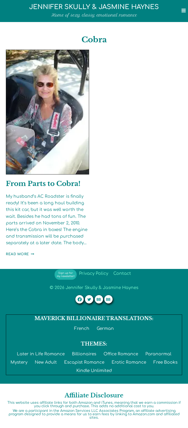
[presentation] (47, 112)
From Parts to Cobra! (43, 183)
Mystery (19, 362)
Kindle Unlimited (94, 370)
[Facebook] (79, 299)
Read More (20, 254)
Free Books (165, 362)
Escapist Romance (84, 362)
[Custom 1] (99, 299)
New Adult (46, 362)
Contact (122, 273)
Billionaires (84, 354)
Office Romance (121, 354)
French (81, 328)
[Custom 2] (108, 299)
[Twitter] (89, 299)
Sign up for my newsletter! (66, 275)
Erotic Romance (129, 362)
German (105, 328)
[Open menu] (183, 10)
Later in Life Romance (41, 354)
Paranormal (158, 354)
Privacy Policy (93, 273)
